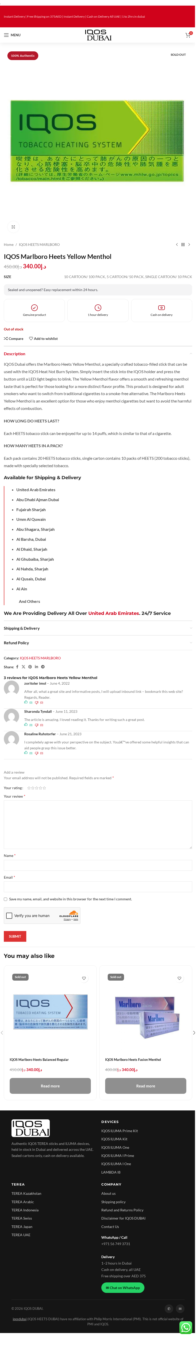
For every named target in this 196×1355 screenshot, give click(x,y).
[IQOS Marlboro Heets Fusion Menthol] (145, 1011)
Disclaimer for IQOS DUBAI (123, 1218)
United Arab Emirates (113, 613)
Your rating (13, 788)
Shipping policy (113, 1202)
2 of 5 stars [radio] (33, 788)
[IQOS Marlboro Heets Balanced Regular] (50, 1011)
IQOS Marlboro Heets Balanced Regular (39, 1060)
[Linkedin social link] (36, 666)
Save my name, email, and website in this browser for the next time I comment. (70, 899)
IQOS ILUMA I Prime (117, 1155)
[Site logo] (98, 34)
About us (108, 1193)
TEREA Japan (21, 1226)
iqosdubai (20, 1319)
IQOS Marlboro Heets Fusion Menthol (133, 1060)
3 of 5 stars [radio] (37, 788)
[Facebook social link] (17, 666)
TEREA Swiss (21, 1218)
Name (10, 855)
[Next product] (189, 245)
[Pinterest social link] (30, 666)
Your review (14, 796)
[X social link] (23, 666)
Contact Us (110, 1226)
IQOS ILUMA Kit (114, 1139)
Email (9, 877)
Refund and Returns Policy (122, 1210)
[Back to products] (183, 245)
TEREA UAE (20, 1235)
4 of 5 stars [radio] (40, 788)
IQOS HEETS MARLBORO (39, 244)
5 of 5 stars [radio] (44, 788)
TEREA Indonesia (25, 1210)
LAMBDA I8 (110, 1172)
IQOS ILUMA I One (116, 1164)
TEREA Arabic (22, 1202)
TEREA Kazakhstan (26, 1193)
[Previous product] (177, 245)
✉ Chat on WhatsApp (123, 1287)
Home (9, 244)
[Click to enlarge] (13, 227)
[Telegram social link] (43, 666)
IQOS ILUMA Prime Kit (119, 1131)
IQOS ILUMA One (115, 1147)
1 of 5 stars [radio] (29, 788)
